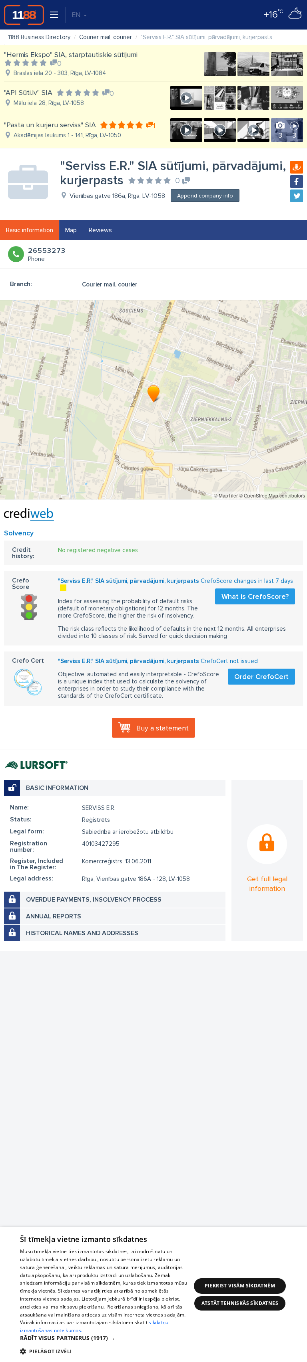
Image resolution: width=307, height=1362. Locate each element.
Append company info (205, 195)
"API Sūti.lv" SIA (28, 92)
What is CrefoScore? (255, 596)
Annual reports (53, 916)
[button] (105, 1338)
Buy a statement (162, 728)
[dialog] (153, 1294)
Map (71, 230)
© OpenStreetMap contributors (272, 495)
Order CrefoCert (261, 676)
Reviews (100, 230)
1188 (24, 15)
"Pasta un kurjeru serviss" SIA (50, 124)
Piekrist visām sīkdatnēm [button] (240, 1285)
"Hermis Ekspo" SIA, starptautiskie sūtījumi (71, 54)
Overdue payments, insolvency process (93, 900)
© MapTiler (226, 495)
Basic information (29, 230)
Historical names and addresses (82, 933)
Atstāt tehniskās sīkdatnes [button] (239, 1303)
